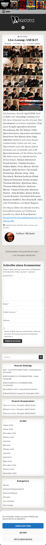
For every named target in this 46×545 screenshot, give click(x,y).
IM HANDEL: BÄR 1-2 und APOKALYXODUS (20, 389)
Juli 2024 (6, 441)
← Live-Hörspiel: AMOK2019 (23, 255)
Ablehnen (23, 532)
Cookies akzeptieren (23, 526)
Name (6, 304)
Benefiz (20, 225)
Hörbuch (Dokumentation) (13, 489)
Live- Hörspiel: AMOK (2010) (24, 405)
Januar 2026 (8, 429)
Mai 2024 (6, 445)
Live (36, 225)
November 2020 (9, 465)
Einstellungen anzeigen (23, 539)
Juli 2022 (6, 453)
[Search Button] (23, 27)
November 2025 (9, 433)
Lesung (31, 225)
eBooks (6, 485)
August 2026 (8, 425)
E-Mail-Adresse (10, 312)
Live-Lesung (23, 36)
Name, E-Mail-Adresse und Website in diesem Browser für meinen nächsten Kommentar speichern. (22, 333)
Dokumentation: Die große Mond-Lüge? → (23, 252)
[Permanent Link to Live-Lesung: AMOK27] (23, 78)
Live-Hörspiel (8, 501)
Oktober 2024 (8, 437)
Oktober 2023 (8, 449)
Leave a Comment (35, 43)
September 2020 (10, 473)
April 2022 (7, 457)
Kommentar (8, 276)
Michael (8, 43)
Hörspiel (6, 497)
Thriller (6, 228)
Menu (8, 12)
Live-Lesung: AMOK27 (23, 40)
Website (6, 320)
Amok (13, 225)
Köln (25, 225)
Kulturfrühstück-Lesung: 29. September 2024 (21, 393)
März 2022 (7, 461)
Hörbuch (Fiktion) (10, 493)
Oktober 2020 (8, 469)
